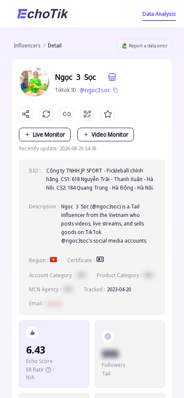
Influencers (27, 45)
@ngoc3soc (95, 90)
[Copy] (115, 90)
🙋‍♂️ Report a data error (144, 46)
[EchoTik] (42, 13)
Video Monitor (110, 134)
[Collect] (108, 114)
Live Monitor (49, 134)
